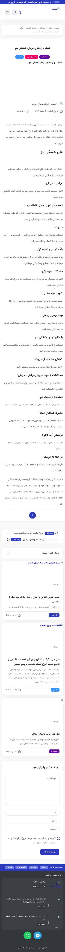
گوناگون (54, 615)
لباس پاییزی (21, 867)
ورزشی (44, 867)
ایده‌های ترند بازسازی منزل (45, 734)
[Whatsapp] (27, 935)
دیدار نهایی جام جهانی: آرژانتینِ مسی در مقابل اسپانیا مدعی (26, 918)
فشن (21, 28)
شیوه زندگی (31, 28)
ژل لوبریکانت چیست (38, 881)
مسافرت (34, 867)
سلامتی (42, 28)
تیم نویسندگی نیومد (40, 104)
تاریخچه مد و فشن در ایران (34, 539)
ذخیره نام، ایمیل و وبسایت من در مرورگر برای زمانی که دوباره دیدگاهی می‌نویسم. (32, 841)
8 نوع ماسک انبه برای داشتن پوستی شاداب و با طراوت (28, 533)
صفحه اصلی (53, 28)
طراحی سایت (42, 947)
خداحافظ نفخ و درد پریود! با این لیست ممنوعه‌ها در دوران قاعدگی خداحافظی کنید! (26, 900)
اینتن (20, 947)
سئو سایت (31, 947)
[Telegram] (38, 935)
